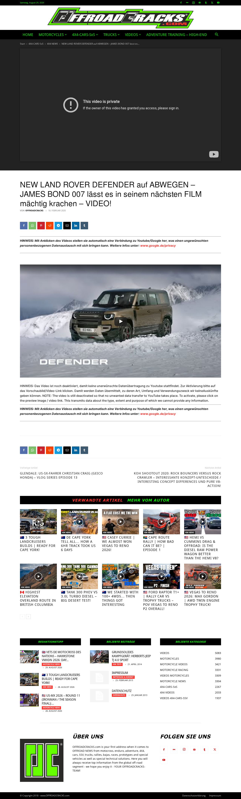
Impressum (120, 673)
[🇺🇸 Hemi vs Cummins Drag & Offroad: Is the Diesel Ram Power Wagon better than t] (202, 521)
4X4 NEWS (52, 43)
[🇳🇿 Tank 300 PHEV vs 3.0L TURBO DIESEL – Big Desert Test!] (79, 576)
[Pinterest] (41, 225)
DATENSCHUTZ (122, 691)
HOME (28, 34)
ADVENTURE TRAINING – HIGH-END (176, 34)
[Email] (67, 225)
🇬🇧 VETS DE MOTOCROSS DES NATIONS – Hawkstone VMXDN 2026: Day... (61, 656)
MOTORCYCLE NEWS (51, 664)
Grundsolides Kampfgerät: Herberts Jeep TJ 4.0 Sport (131, 656)
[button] (216, 35)
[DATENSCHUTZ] (99, 695)
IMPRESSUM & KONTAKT (123, 677)
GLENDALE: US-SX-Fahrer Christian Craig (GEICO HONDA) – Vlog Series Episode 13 (61, 475)
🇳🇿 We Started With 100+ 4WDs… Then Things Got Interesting (120, 598)
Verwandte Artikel (97, 500)
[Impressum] (99, 677)
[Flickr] (187, 2)
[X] (212, 2)
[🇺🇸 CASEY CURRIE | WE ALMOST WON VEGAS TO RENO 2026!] (120, 521)
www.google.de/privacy (158, 245)
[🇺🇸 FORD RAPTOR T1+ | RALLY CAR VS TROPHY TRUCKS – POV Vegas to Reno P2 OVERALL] (161, 576)
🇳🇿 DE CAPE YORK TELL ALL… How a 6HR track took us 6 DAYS (78, 543)
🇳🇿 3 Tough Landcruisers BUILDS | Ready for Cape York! (38, 543)
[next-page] (28, 616)
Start (22, 43)
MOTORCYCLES (51, 34)
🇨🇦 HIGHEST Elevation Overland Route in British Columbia (38, 598)
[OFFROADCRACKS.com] (120, 18)
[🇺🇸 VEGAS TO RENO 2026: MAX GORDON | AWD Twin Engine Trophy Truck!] (202, 576)
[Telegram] (58, 225)
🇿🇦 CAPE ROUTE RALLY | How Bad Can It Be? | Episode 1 (158, 543)
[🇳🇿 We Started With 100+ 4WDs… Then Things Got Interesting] (120, 576)
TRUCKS (110, 34)
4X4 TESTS (117, 664)
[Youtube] (218, 2)
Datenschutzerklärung (194, 795)
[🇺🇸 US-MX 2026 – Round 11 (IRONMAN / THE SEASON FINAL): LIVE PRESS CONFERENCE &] (29, 700)
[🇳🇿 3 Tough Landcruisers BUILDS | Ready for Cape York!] (38, 521)
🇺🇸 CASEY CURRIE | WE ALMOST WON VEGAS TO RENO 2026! (118, 543)
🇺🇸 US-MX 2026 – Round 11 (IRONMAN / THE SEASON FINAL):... (61, 699)
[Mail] (199, 2)
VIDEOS (131, 34)
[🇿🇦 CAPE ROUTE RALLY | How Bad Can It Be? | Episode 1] (161, 521)
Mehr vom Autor (148, 500)
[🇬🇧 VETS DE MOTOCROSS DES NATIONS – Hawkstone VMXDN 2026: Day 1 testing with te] (29, 656)
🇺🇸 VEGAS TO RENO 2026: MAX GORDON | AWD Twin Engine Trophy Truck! (202, 598)
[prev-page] (22, 616)
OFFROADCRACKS (34, 210)
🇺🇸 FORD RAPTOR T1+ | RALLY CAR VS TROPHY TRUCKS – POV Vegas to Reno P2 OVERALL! (161, 600)
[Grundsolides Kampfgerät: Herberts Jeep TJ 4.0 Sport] (99, 656)
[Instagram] (193, 2)
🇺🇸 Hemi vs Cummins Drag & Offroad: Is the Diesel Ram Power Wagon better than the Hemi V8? (201, 547)
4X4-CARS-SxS (83, 34)
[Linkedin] (75, 225)
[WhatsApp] (32, 225)
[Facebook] (181, 2)
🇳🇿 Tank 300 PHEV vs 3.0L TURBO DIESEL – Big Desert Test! (79, 596)
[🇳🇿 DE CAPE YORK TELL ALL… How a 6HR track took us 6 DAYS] (79, 521)
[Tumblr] (206, 2)
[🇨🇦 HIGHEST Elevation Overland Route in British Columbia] (38, 576)
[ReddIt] (49, 225)
